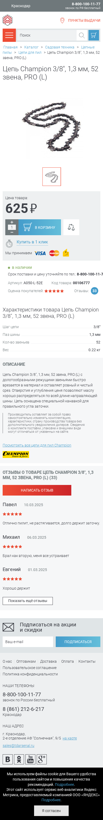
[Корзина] (93, 35)
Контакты (87, 661)
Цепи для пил (29, 52)
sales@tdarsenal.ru (18, 745)
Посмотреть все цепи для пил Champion (37, 445)
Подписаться (78, 642)
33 (94, 291)
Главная (10, 47)
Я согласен (51, 811)
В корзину (45, 227)
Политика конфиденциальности (30, 674)
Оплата (67, 661)
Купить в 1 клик (32, 241)
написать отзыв (37, 490)
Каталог (31, 47)
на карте (70, 738)
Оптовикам (26, 661)
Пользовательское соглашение (30, 668)
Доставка (48, 661)
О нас (7, 661)
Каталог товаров (9, 35)
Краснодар (20, 6)
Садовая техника (59, 47)
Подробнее (64, 784)
